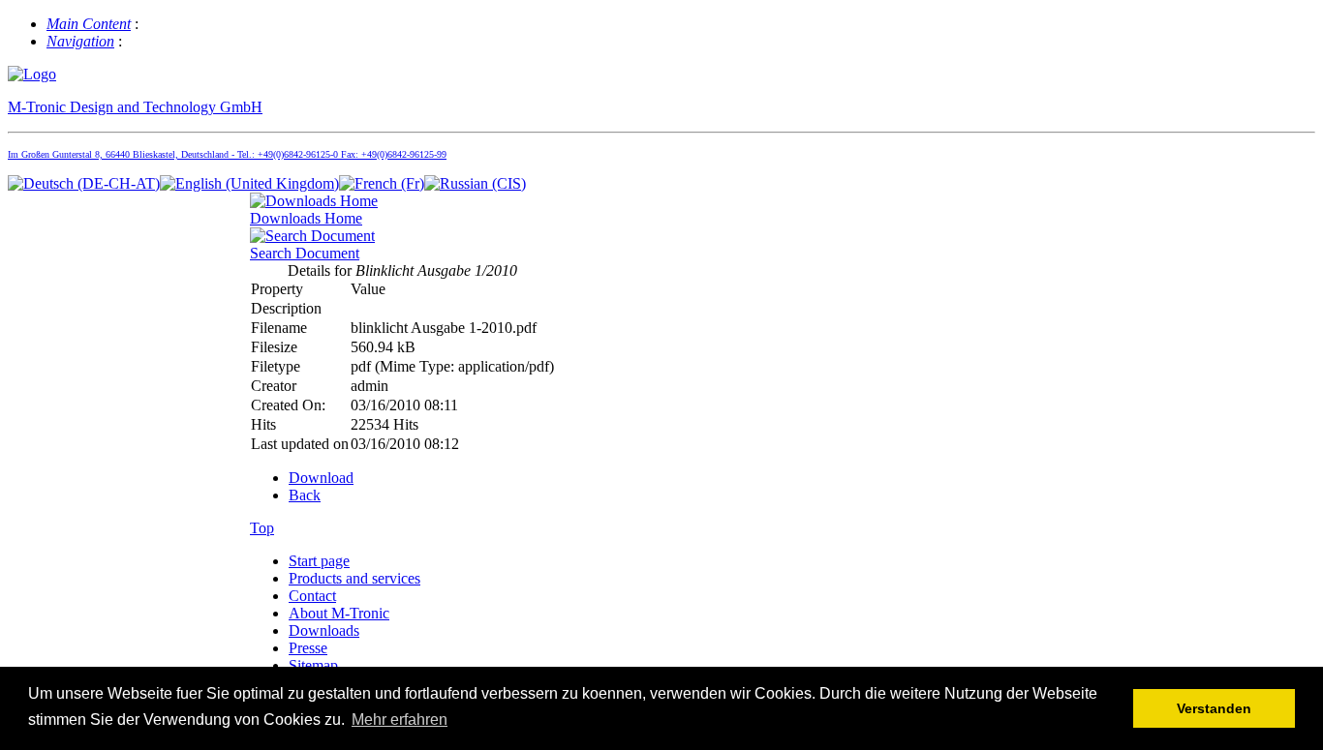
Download (321, 477)
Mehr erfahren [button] (399, 719)
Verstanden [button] (1214, 708)
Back (305, 495)
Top (262, 528)
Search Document (304, 253)
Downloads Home (306, 218)
